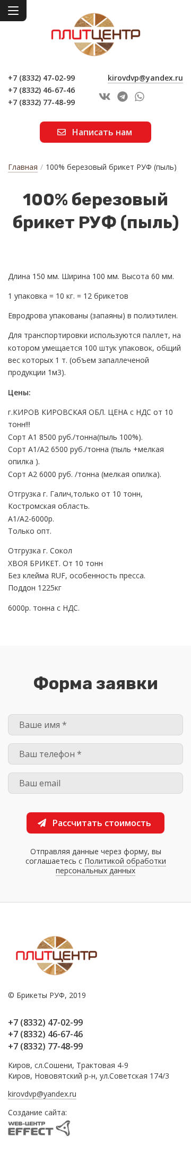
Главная (23, 167)
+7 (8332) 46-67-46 (41, 90)
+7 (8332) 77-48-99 (41, 102)
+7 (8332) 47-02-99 (41, 78)
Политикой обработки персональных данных (111, 865)
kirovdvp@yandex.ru (145, 78)
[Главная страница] (95, 34)
